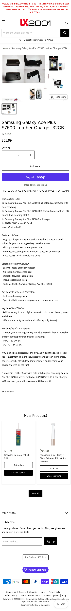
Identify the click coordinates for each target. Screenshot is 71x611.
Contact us (11, 592)
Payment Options (51, 595)
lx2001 (8, 133)
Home (5, 48)
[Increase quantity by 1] (30, 155)
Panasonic (44, 461)
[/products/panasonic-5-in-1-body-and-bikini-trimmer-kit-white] (54, 434)
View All (35, 493)
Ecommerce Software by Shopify (35, 605)
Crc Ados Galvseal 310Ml (16, 455)
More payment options (35, 185)
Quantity (6, 147)
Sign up (50, 541)
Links (43, 592)
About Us (33, 592)
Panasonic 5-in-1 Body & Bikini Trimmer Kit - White (53, 456)
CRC (6, 458)
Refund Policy (11, 595)
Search (22, 592)
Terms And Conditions (30, 595)
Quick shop (19, 465)
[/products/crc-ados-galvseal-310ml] (18, 434)
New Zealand (34, 557)
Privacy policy (55, 592)
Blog (64, 595)
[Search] (64, 33)
